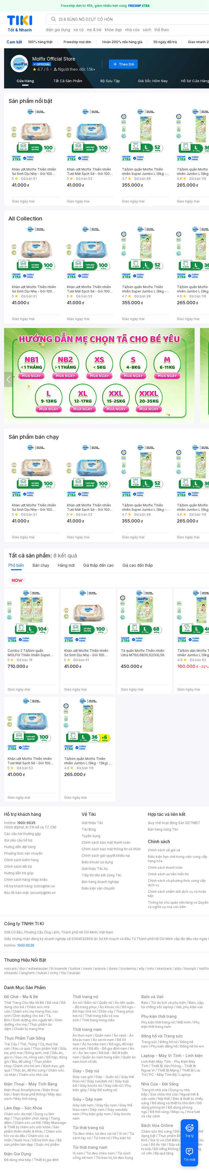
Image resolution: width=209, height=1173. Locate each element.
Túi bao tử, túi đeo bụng (114, 1158)
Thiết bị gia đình (46, 1160)
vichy (54, 973)
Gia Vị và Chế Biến (164, 1140)
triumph (190, 968)
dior (22, 968)
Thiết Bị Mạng (168, 1070)
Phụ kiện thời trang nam (170, 1024)
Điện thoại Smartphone (22, 1090)
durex (113, 968)
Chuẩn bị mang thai (29, 1029)
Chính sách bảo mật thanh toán (106, 842)
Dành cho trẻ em (27, 1066)
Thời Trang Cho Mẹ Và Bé (24, 1003)
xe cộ (78, 29)
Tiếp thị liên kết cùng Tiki (101, 875)
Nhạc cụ (177, 1112)
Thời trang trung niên (98, 1020)
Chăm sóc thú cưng (156, 1131)
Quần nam (103, 1035)
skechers (164, 968)
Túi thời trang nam (90, 1147)
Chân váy (106, 1011)
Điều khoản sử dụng (97, 862)
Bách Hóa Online (157, 1125)
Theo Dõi (126, 64)
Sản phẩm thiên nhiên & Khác (31, 1129)
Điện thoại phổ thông (29, 1094)
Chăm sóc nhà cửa (33, 1075)
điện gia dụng (58, 29)
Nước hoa (21, 1140)
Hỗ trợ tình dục (43, 1140)
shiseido (11, 973)
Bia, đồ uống (21, 1061)
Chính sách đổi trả (18, 866)
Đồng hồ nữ (168, 1042)
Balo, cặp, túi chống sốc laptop (172, 1005)
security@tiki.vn (43, 893)
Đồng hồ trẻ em (192, 1046)
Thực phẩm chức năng (30, 1118)
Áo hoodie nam (94, 1044)
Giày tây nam (106, 1105)
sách (147, 29)
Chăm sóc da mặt (18, 1114)
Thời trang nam (87, 1029)
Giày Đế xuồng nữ (103, 1090)
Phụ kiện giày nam (96, 1114)
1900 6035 (25, 945)
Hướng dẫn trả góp (18, 873)
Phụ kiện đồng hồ (164, 1046)
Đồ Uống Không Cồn (169, 1149)
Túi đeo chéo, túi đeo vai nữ (94, 1134)
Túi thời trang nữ (88, 1127)
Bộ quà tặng (164, 1153)
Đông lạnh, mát (37, 1053)
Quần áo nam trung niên (101, 1057)
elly (142, 968)
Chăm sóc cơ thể (27, 1123)
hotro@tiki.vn (44, 886)
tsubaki (74, 973)
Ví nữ (123, 1134)
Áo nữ (77, 1003)
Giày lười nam (83, 1105)
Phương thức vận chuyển (23, 853)
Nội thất (164, 1099)
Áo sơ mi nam (103, 1040)
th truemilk (59, 968)
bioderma (128, 968)
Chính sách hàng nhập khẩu (25, 879)
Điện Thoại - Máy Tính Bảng (30, 1084)
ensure (100, 968)
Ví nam (78, 1153)
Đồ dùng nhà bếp (17, 1160)
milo (150, 968)
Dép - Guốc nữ (107, 1077)
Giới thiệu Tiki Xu (95, 869)
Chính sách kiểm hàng (21, 860)
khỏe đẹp (113, 29)
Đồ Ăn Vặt (158, 1144)
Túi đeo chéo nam (100, 1153)
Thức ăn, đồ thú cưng (29, 1070)
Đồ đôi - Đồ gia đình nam (108, 1048)
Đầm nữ (90, 1003)
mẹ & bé (94, 29)
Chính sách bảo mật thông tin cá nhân (111, 849)
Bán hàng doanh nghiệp (100, 882)
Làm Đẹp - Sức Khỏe (23, 1108)
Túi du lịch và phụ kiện (168, 1003)
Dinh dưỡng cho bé (28, 1016)
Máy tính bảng (25, 1099)
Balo (144, 1003)
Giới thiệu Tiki (92, 823)
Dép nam (97, 1110)
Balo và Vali (152, 996)
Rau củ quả (21, 1048)
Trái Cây (10, 1044)
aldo (178, 968)
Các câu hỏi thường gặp (22, 834)
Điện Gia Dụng (17, 1153)
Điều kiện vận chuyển (98, 888)
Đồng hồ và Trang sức (162, 1036)
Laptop (185, 1075)
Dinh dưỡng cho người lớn (33, 1020)
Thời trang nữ (85, 996)
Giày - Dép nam (87, 1099)
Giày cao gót (83, 1077)
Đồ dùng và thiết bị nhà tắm (173, 1103)
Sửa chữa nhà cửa (164, 1094)
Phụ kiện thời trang (159, 1016)
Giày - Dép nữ (86, 1070)
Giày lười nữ (113, 1086)
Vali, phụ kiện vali (189, 1007)
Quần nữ (105, 1003)
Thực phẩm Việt (45, 1048)
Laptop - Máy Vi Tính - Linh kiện (172, 1055)
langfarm (28, 973)
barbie (75, 968)
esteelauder (38, 968)
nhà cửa (132, 29)
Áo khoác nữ (109, 1007)
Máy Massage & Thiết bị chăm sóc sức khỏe (35, 1125)
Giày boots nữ (91, 1086)
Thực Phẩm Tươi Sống (24, 1038)
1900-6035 (26, 823)
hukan (42, 973)
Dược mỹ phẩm (47, 1144)
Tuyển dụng (91, 836)
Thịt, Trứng (28, 1044)
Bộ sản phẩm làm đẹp (33, 1142)
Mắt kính (184, 1022)
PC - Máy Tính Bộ (163, 1075)
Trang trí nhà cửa (154, 1090)
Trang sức (149, 1042)
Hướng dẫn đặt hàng (20, 847)
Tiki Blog (89, 829)
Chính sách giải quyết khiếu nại (106, 855)
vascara (10, 968)
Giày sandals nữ (99, 1081)
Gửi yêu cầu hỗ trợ (18, 840)
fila (63, 973)
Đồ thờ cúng (159, 1112)
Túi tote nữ (101, 1138)
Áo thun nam (82, 1035)
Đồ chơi (53, 1003)
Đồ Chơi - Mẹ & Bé (21, 996)
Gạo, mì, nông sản (29, 1057)
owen (87, 968)
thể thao (162, 29)
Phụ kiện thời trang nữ (158, 1022)
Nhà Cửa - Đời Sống (160, 1084)
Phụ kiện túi (122, 1138)
